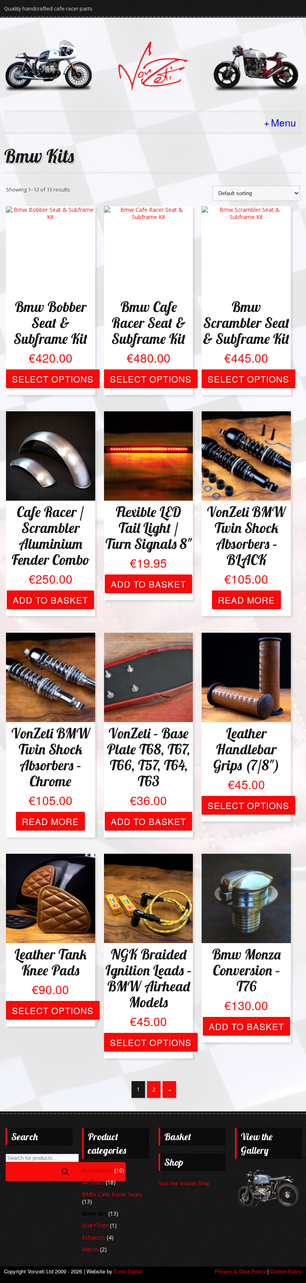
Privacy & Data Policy (240, 1271)
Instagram (280, 8)
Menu (283, 122)
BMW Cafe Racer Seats (112, 1194)
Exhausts (93, 1237)
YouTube (266, 8)
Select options (53, 379)
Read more (246, 600)
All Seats (93, 1182)
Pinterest (252, 8)
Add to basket (50, 600)
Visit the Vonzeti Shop (184, 1183)
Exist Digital (128, 1271)
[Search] (65, 1171)
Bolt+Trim (95, 1225)
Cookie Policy (286, 1271)
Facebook (295, 8)
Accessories (97, 1170)
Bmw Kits (94, 1213)
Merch (90, 1249)
